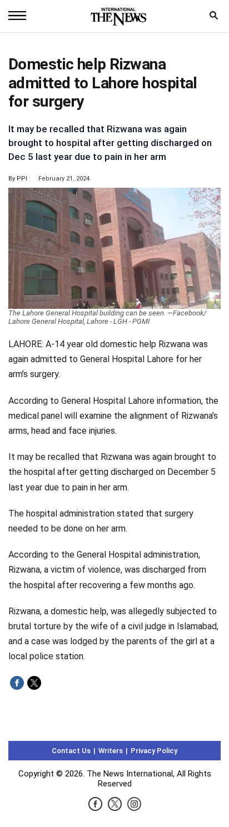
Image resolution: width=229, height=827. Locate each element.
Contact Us (71, 750)
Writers (110, 750)
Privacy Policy (154, 750)
